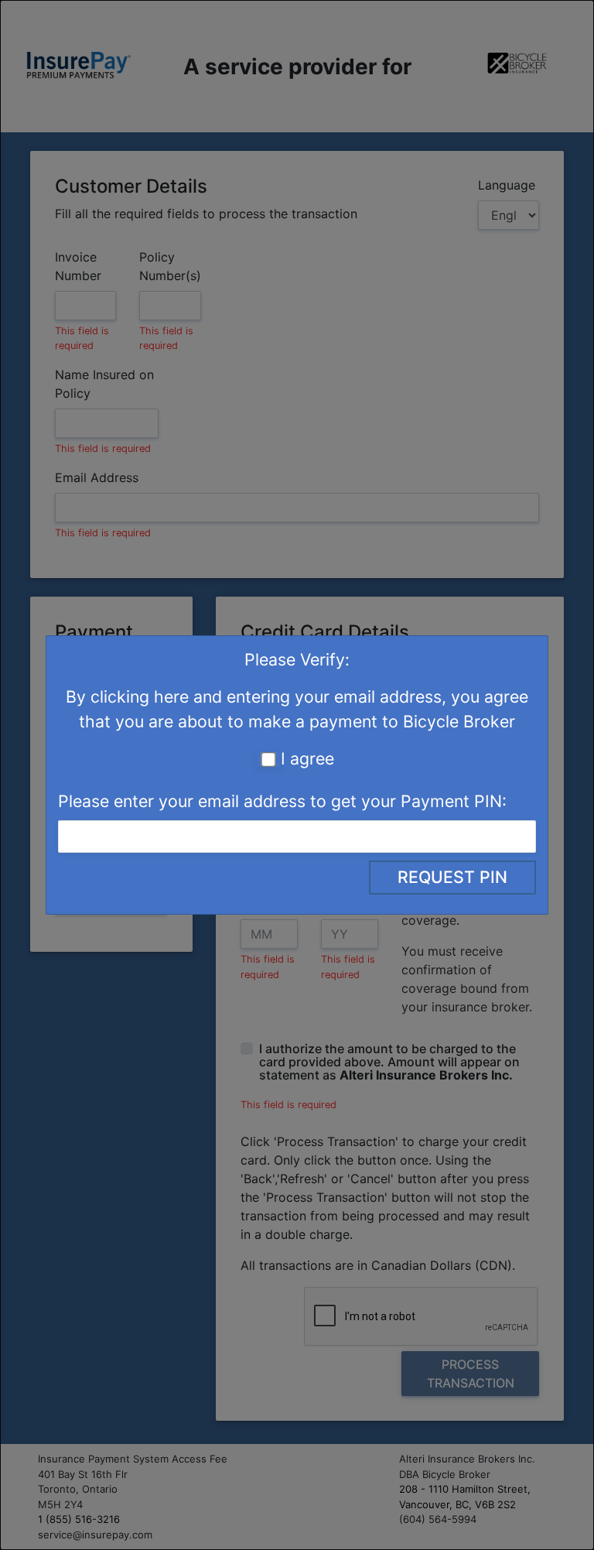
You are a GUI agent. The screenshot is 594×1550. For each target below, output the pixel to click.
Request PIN (452, 877)
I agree (307, 758)
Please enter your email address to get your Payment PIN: (282, 801)
